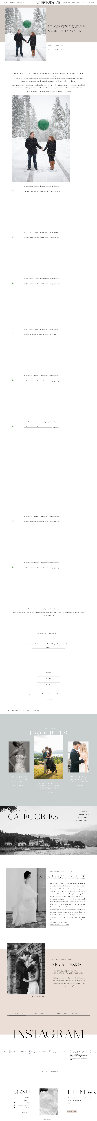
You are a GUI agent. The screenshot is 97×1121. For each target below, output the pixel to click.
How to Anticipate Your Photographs (22, 710)
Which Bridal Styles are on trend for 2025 (18, 779)
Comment (48, 647)
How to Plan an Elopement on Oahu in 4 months (78, 779)
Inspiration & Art (19, 785)
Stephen (71, 81)
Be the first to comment (48, 634)
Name (48, 672)
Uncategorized (55, 49)
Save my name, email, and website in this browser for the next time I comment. (48, 694)
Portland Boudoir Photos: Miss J (75, 710)
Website (48, 685)
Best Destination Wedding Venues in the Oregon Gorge (48, 785)
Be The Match (50, 615)
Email (48, 679)
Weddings (48, 792)
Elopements (78, 785)
